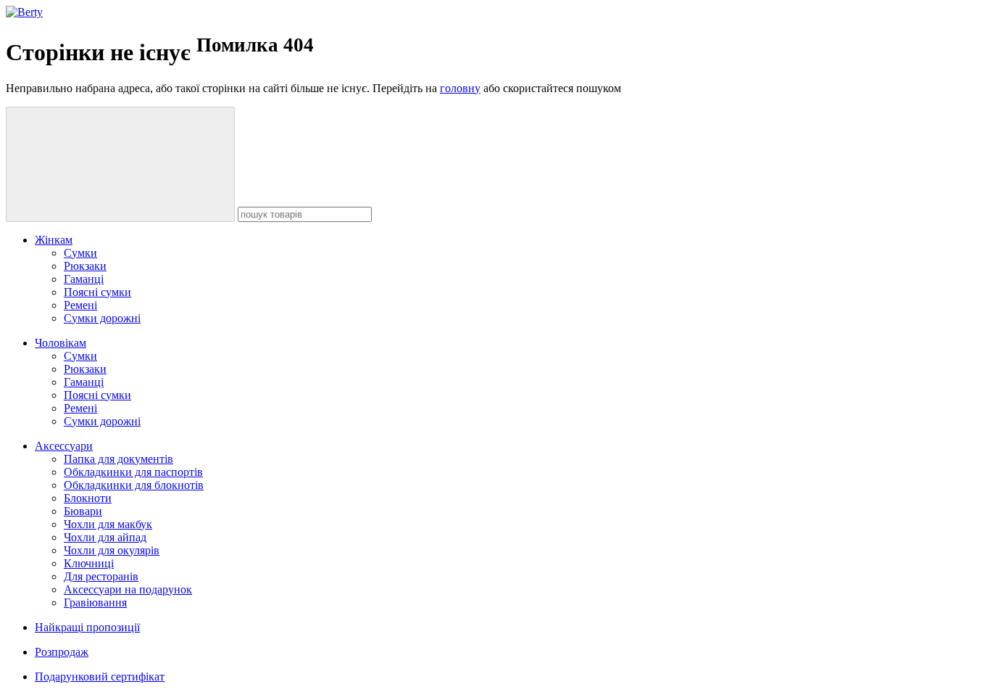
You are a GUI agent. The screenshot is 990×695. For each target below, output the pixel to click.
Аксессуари (64, 446)
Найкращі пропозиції (87, 627)
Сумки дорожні (102, 318)
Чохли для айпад (105, 537)
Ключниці (89, 563)
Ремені (80, 305)
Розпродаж (61, 652)
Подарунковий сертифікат (100, 676)
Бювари (83, 511)
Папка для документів (118, 459)
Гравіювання (95, 602)
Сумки (80, 253)
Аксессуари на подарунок (128, 589)
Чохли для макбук (108, 524)
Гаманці (84, 279)
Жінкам (53, 240)
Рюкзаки (85, 266)
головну (460, 88)
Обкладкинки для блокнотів (134, 485)
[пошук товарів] (120, 164)
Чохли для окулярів (111, 550)
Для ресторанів (101, 576)
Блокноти (88, 498)
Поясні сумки (97, 292)
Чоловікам (60, 343)
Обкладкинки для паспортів (133, 472)
